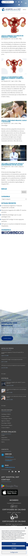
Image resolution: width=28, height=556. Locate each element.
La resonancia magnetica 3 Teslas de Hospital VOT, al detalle (11, 206)
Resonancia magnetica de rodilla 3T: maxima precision (13, 211)
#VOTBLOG (4, 378)
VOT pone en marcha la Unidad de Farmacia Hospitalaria (13, 225)
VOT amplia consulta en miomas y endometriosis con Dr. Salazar (12, 164)
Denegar (14, 548)
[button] (25, 528)
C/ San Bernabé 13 (9, 457)
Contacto (5, 449)
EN (26, 3)
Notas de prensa (7, 348)
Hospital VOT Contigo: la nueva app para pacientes (12, 220)
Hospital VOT (7, 38)
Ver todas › (3, 373)
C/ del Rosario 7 (8, 460)
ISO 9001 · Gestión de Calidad (14, 512)
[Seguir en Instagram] (19, 2)
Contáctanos (7, 338)
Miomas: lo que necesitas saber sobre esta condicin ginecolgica (12, 78)
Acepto (14, 544)
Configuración (14, 552)
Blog (20, 38)
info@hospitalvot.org (10, 467)
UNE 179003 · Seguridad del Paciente (14, 524)
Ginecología (4, 125)
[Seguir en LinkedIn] (21, 2)
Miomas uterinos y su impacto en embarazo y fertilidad (12, 36)
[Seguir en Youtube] (19, 5)
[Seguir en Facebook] (16, 2)
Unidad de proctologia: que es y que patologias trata (11, 216)
